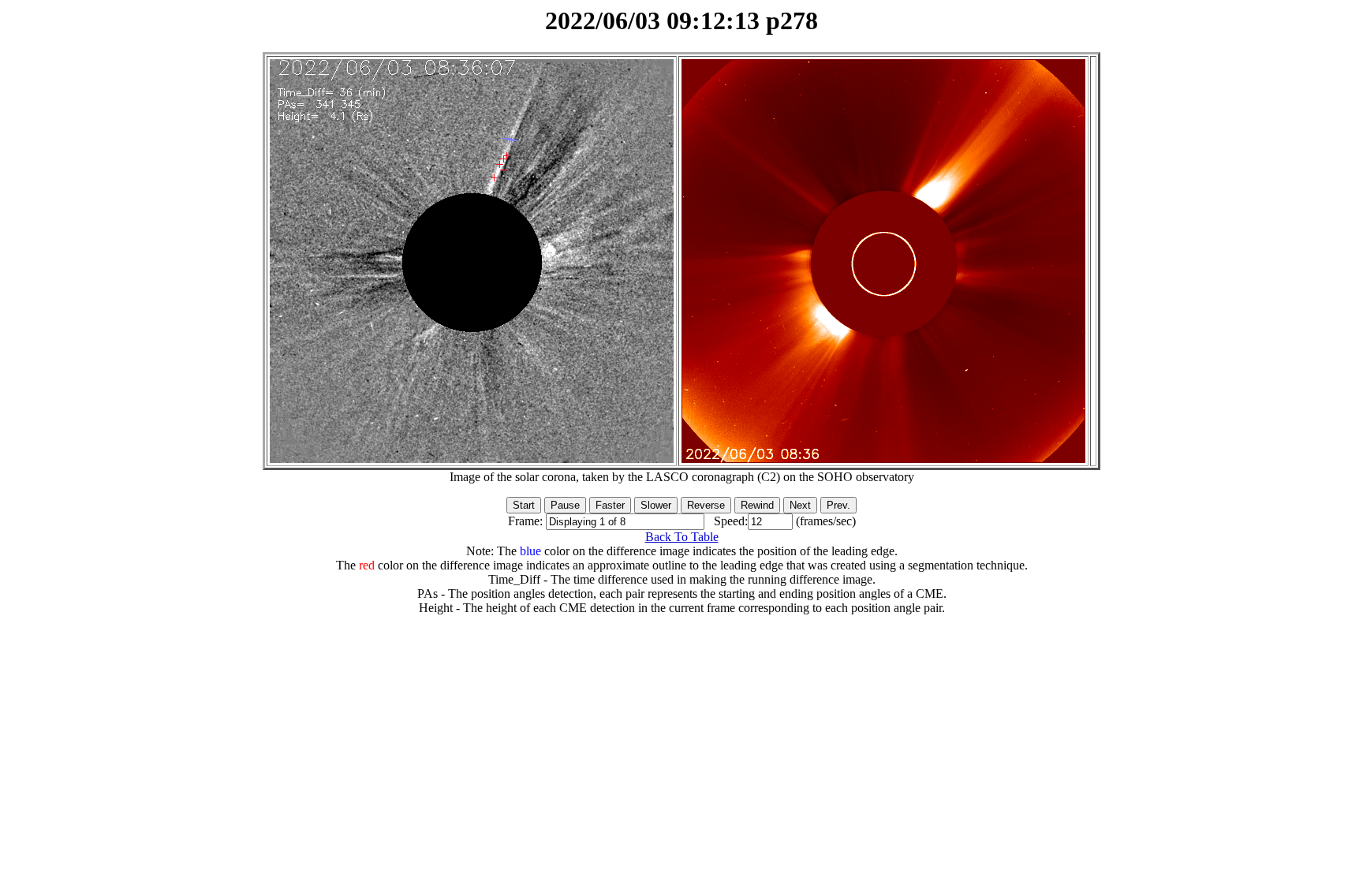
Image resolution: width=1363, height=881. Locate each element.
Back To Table (682, 536)
